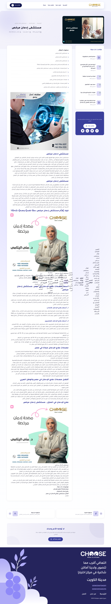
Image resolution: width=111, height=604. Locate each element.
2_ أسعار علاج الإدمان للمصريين (59, 76)
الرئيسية (65, 5)
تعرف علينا (58, 5)
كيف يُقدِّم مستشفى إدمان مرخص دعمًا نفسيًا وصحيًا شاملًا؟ (52, 64)
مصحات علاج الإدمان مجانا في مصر (58, 79)
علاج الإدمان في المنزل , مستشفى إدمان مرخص (55, 87)
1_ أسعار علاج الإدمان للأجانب (60, 72)
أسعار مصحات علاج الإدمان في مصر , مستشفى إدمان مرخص (52, 68)
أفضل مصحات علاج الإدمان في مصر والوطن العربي (54, 83)
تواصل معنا (51, 5)
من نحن (93, 594)
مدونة (44, 5)
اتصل (84, 594)
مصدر (67, 496)
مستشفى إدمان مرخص (61, 61)
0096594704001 (99, 586)
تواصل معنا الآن (57, 539)
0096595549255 (99, 589)
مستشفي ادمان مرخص (61, 53)
